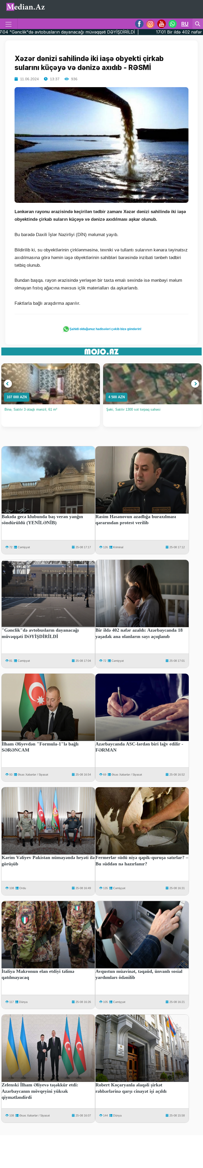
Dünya (23, 1001)
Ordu (22, 888)
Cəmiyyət (24, 547)
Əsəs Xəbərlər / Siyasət (33, 774)
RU (184, 24)
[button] (8, 384)
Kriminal (118, 547)
